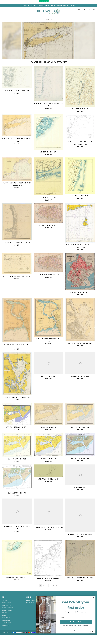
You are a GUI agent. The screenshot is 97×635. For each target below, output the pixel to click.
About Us (4, 600)
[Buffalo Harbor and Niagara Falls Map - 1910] (17, 320)
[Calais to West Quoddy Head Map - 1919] (80, 319)
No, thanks (76, 630)
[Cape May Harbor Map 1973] (48, 444)
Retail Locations (6, 605)
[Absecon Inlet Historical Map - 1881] (17, 77)
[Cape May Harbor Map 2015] (17, 477)
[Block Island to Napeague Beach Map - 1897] (17, 263)
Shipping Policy (6, 620)
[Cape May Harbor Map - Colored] (17, 414)
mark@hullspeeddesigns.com (33, 600)
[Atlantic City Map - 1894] (48, 132)
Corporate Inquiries (7, 610)
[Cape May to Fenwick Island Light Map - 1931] (17, 511)
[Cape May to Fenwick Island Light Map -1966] (48, 512)
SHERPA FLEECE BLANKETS (66, 17)
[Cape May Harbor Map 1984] (80, 444)
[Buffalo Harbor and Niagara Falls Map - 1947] (48, 317)
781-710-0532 (30, 602)
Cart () (90, 9)
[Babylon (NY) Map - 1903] (48, 176)
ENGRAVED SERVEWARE (53, 17)
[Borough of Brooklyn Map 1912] (48, 263)
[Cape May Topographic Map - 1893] (17, 557)
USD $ (79, 9)
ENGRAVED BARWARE (41, 17)
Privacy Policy (6, 625)
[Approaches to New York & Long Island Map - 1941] (17, 125)
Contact (4, 615)
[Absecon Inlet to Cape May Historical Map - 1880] (48, 83)
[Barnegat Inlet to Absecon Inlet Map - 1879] (17, 221)
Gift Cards (5, 612)
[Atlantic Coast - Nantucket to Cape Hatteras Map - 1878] (80, 126)
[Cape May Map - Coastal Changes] (48, 470)
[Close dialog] (93, 597)
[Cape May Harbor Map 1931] (48, 414)
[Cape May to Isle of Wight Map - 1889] (80, 515)
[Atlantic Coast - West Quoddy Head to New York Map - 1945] (17, 169)
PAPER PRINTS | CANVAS (28, 17)
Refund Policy (6, 617)
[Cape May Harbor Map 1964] (17, 445)
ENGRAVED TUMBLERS (78, 17)
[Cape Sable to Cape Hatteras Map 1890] (48, 558)
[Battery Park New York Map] (48, 213)
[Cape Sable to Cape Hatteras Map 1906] (80, 558)
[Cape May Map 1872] (80, 474)
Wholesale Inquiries (7, 607)
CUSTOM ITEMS (48, 19)
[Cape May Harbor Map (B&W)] (80, 363)
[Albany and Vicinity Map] (80, 86)
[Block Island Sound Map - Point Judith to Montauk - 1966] (80, 223)
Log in (85, 9)
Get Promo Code (75, 622)
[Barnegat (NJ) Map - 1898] (80, 175)
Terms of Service (6, 622)
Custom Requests (6, 602)
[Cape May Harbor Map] (48, 363)
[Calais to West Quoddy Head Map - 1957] (17, 373)
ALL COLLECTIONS (17, 17)
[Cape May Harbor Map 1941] (80, 414)
